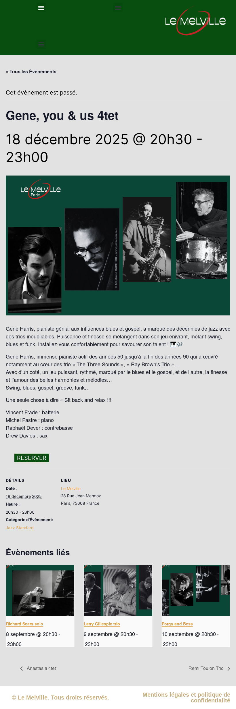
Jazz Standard (20, 527)
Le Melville (71, 488)
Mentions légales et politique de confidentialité (186, 697)
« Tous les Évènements (31, 71)
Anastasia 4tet (41, 668)
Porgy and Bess (177, 624)
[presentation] (40, 590)
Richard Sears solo (24, 624)
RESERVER (31, 457)
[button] (41, 7)
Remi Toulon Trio (207, 668)
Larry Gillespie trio (102, 624)
